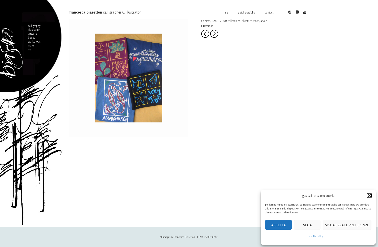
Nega (307, 225)
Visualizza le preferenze (347, 225)
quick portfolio (246, 12)
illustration (34, 29)
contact (269, 12)
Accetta (278, 225)
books (31, 37)
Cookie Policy (316, 236)
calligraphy (34, 25)
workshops (34, 41)
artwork (32, 33)
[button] (369, 195)
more (31, 45)
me (29, 49)
